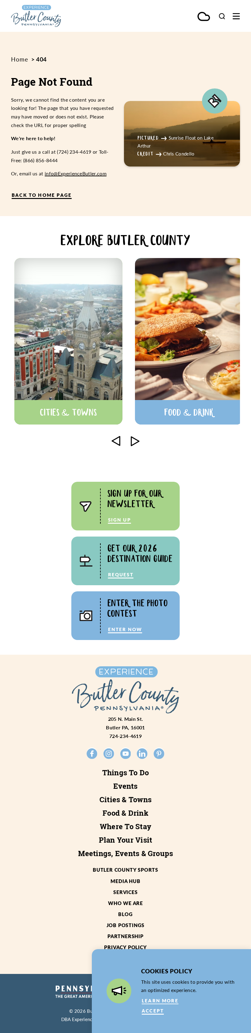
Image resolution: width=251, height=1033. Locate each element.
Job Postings (126, 925)
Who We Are (125, 903)
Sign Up (119, 520)
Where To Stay (125, 826)
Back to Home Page (42, 195)
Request (120, 574)
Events (125, 786)
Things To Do (125, 772)
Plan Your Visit (125, 840)
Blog (125, 914)
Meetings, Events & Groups (125, 853)
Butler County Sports (125, 869)
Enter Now (125, 629)
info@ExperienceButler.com (76, 173)
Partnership (125, 936)
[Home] (50, 16)
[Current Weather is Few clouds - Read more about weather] (203, 17)
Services (125, 892)
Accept (153, 1011)
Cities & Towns (125, 799)
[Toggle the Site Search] (222, 16)
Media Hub (125, 881)
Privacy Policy (125, 947)
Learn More (160, 1000)
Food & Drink (125, 813)
